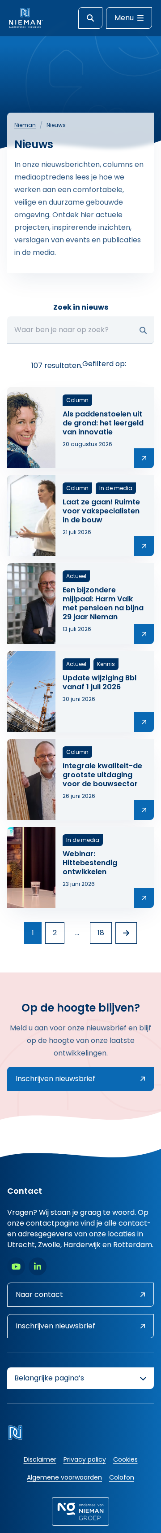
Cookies (125, 1459)
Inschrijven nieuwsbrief (55, 1078)
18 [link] (100, 933)
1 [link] (33, 933)
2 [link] (55, 933)
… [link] (77, 933)
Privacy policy (85, 1459)
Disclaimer (40, 1459)
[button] (143, 330)
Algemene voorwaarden (64, 1477)
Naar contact (39, 1294)
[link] (126, 933)
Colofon (121, 1477)
